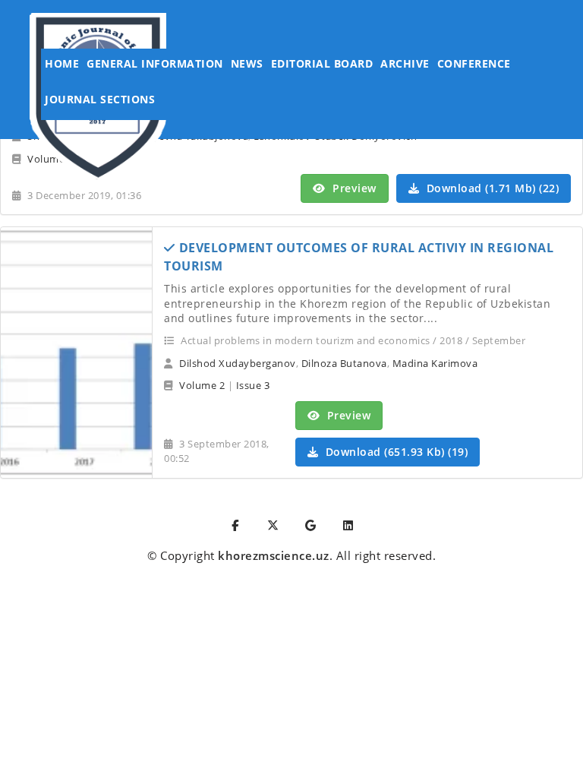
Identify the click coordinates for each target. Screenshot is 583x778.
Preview (353, 188)
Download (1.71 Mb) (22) (491, 188)
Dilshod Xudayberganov (237, 363)
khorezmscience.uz (273, 555)
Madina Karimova (435, 363)
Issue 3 (253, 385)
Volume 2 (202, 385)
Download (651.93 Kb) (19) (395, 451)
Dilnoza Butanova (344, 363)
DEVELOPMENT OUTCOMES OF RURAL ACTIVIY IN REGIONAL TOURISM (358, 256)
